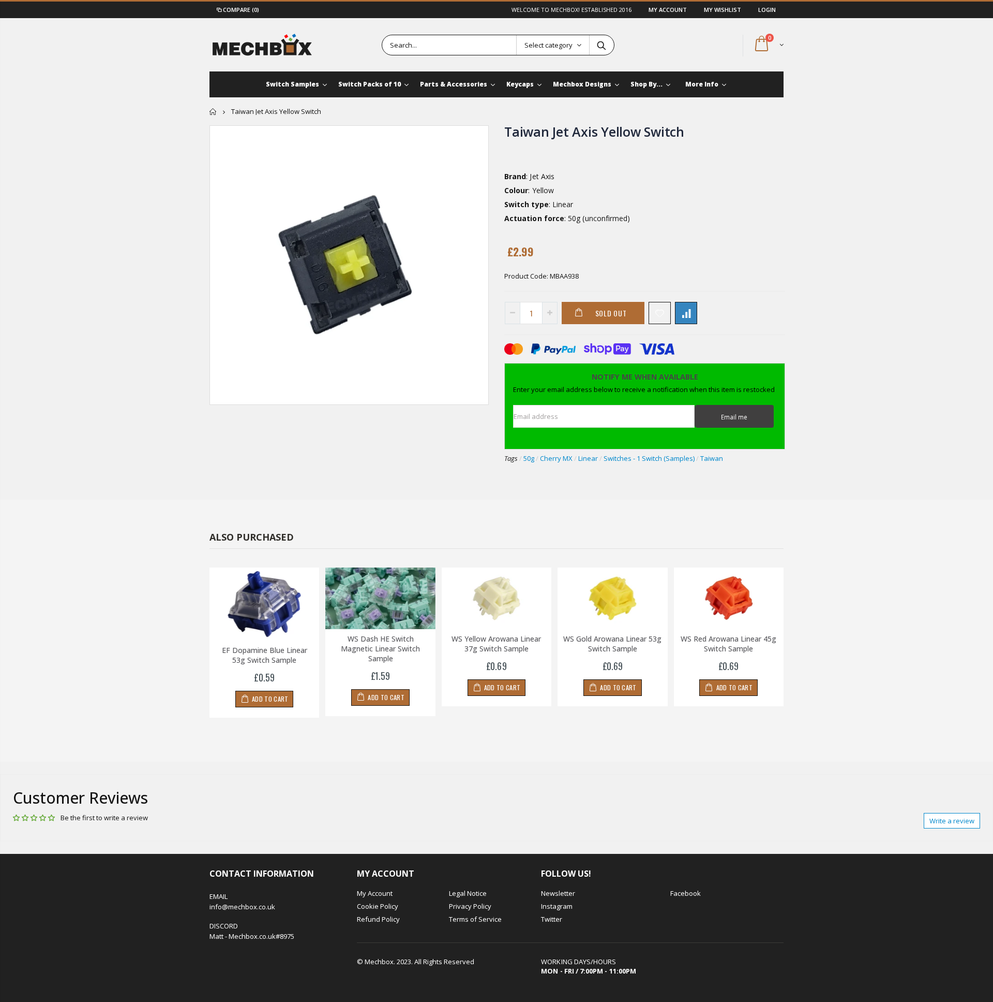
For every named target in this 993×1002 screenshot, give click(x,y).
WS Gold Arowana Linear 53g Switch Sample (612, 644)
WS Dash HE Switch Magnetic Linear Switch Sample (380, 648)
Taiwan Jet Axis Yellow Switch (594, 131)
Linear (588, 458)
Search (601, 45)
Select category (548, 45)
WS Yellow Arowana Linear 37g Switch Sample (496, 644)
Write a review (951, 820)
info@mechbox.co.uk (242, 906)
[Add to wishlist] (660, 313)
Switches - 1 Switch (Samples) (649, 458)
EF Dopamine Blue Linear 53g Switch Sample (264, 655)
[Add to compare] (686, 313)
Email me (734, 417)
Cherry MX (556, 458)
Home (213, 111)
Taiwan (711, 458)
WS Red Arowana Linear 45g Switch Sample (728, 644)
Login (767, 9)
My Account (668, 9)
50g (528, 458)
